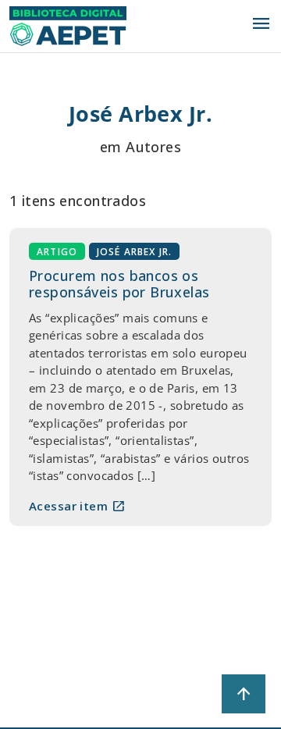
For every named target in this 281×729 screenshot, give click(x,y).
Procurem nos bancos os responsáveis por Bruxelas (119, 284)
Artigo (57, 251)
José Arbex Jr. (135, 251)
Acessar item (77, 505)
